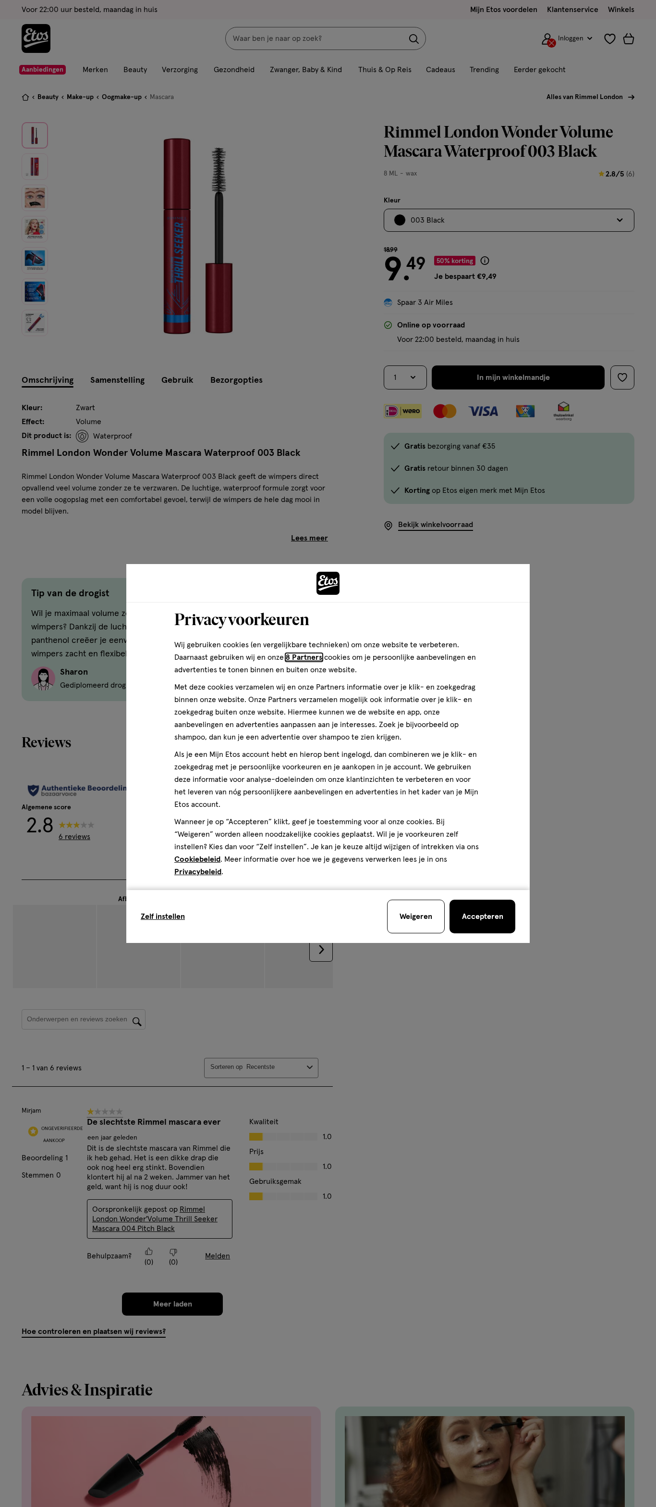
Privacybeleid (197, 872)
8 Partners (304, 657)
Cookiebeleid (197, 859)
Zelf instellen (163, 916)
